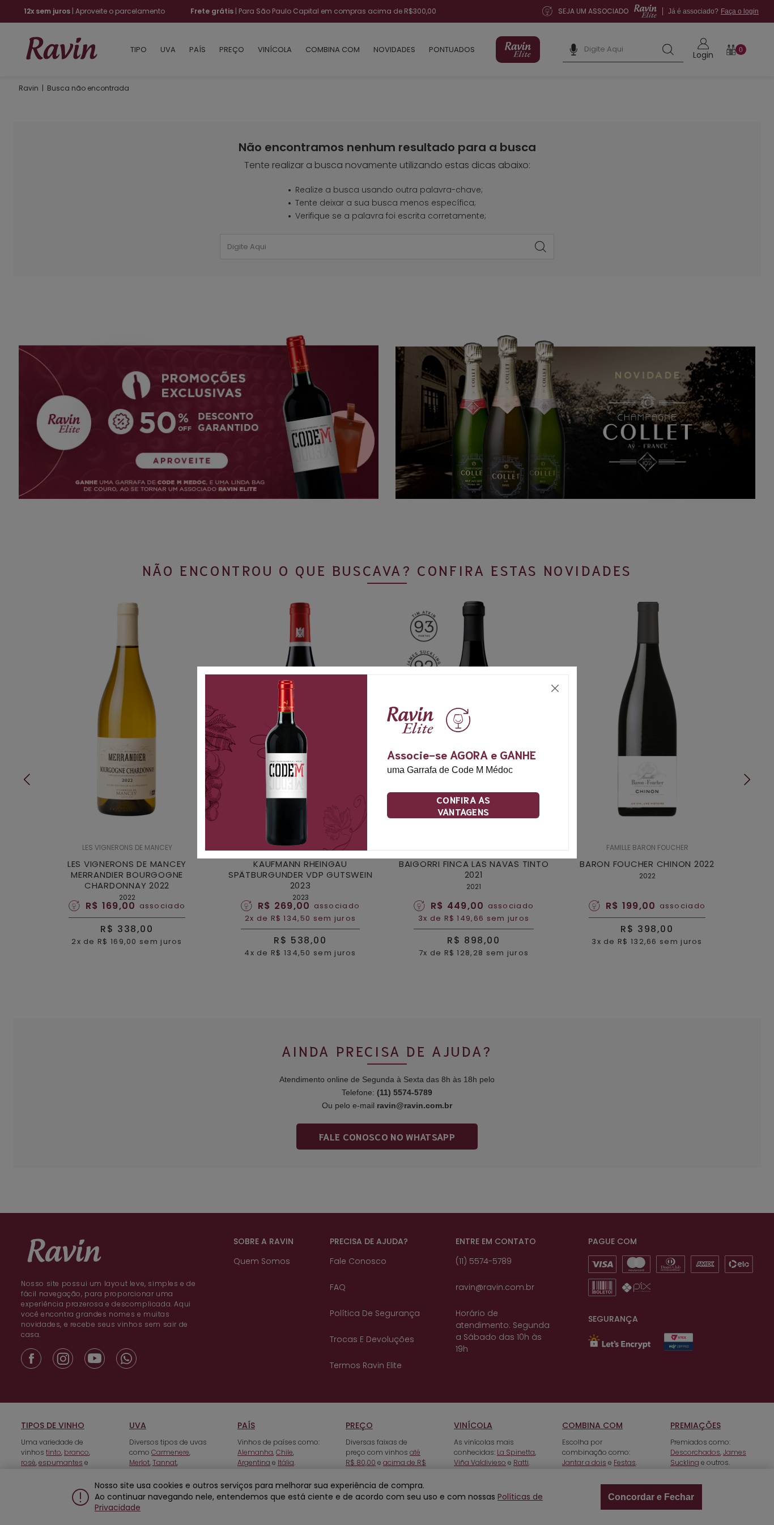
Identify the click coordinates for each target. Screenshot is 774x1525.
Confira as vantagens (463, 805)
